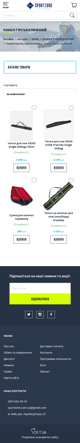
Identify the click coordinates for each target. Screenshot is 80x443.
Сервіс (8, 371)
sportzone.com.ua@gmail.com (27, 407)
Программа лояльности (55, 359)
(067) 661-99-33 (17, 401)
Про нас (9, 346)
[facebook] (51, 314)
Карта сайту (11, 378)
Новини (9, 365)
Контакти (46, 352)
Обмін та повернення (18, 352)
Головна (8, 39)
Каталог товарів (19, 67)
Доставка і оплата (51, 346)
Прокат (44, 371)
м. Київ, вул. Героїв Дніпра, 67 (27, 414)
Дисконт (9, 359)
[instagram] (40, 314)
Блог (43, 365)
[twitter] (29, 314)
